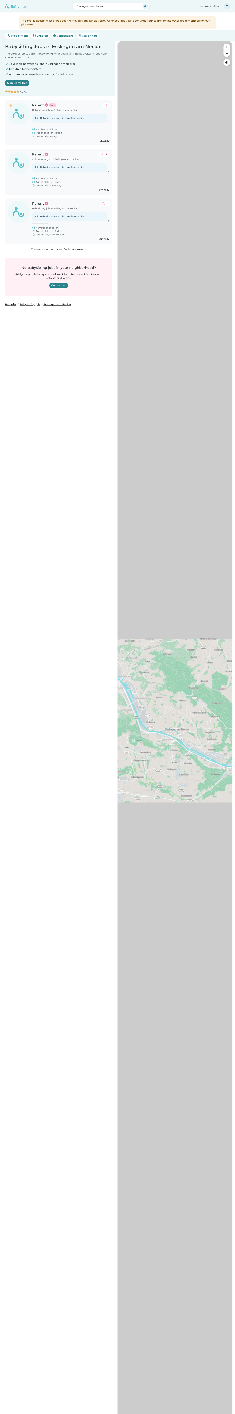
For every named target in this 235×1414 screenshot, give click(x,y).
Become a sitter (209, 6)
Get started (58, 285)
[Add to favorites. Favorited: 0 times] (106, 105)
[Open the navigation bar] (227, 6)
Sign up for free (17, 82)
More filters (89, 35)
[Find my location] (226, 62)
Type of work (19, 35)
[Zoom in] (226, 47)
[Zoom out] (226, 53)
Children (42, 35)
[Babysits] (15, 6)
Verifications (64, 35)
